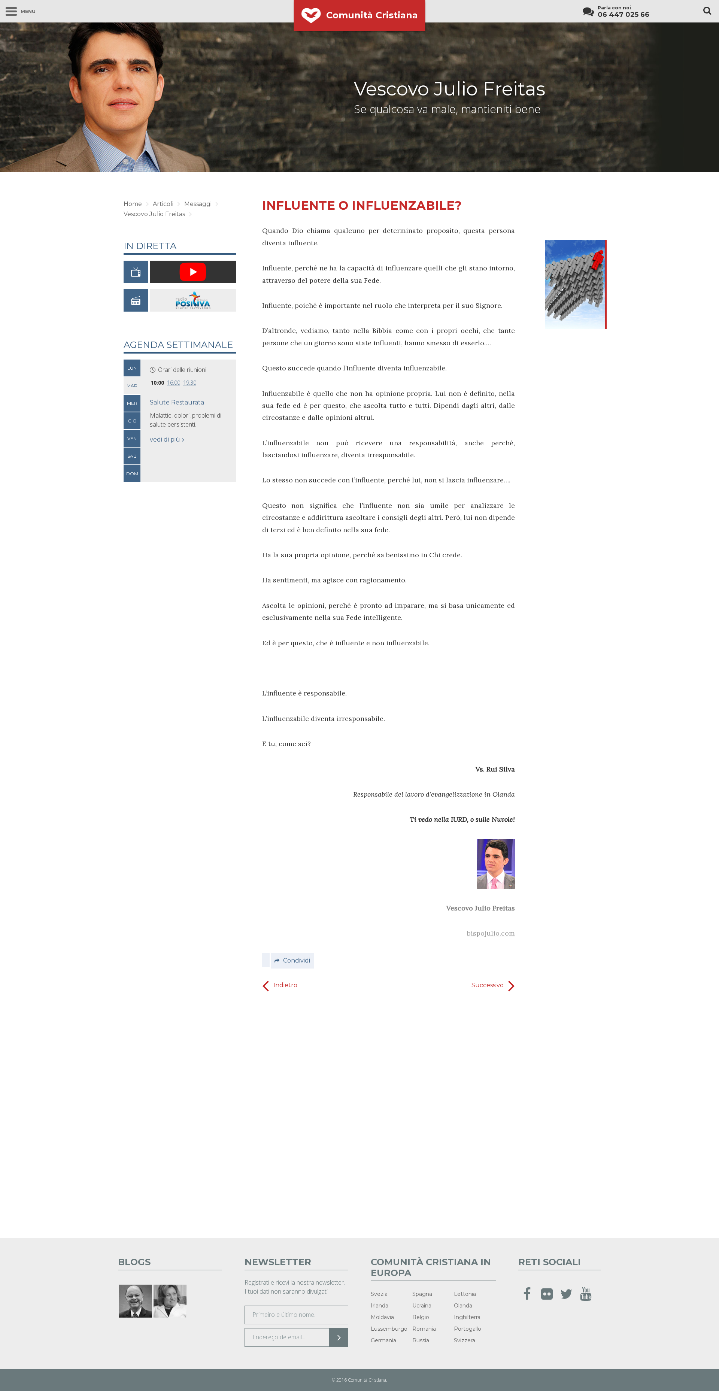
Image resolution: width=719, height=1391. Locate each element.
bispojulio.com (491, 933)
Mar (132, 385)
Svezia (379, 1294)
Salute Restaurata (177, 402)
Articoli (163, 203)
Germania (383, 1340)
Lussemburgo (389, 1328)
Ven (132, 438)
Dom (132, 473)
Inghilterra (467, 1317)
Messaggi (198, 203)
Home (133, 203)
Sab (132, 456)
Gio (132, 421)
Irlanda (379, 1305)
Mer (132, 403)
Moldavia (382, 1317)
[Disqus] (388, 1112)
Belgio (420, 1317)
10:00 (157, 382)
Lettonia (465, 1294)
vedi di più (165, 439)
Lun (132, 368)
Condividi (296, 960)
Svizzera (464, 1340)
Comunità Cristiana (372, 15)
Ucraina (421, 1305)
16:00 (173, 382)
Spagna (422, 1294)
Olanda (463, 1305)
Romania (424, 1328)
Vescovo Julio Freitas (449, 89)
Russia (420, 1340)
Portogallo (467, 1328)
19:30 (189, 382)
